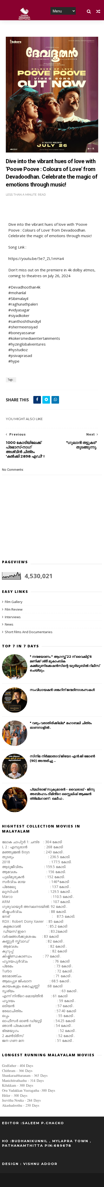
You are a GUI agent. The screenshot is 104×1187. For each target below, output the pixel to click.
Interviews (13, 617)
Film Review (13, 609)
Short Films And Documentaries (29, 632)
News (9, 624)
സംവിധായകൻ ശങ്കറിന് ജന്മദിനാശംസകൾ (62, 690)
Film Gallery (13, 601)
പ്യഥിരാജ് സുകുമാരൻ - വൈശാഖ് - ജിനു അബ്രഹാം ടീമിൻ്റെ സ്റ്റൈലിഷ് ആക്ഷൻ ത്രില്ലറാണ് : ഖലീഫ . (62, 793)
